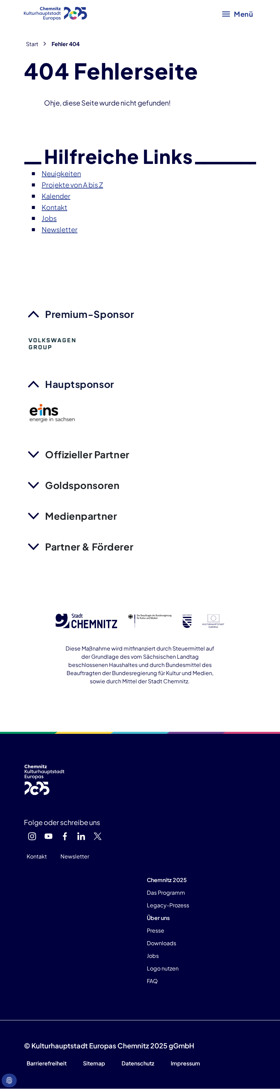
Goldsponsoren (82, 485)
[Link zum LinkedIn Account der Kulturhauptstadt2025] (81, 836)
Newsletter (74, 856)
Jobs (153, 955)
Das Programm (166, 892)
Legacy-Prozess (168, 905)
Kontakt (37, 856)
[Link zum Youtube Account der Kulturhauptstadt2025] (48, 836)
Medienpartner (81, 516)
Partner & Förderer (89, 547)
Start (32, 43)
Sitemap (94, 1063)
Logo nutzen (163, 968)
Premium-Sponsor (89, 314)
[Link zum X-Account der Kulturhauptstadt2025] (97, 836)
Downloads (161, 943)
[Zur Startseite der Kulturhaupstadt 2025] (55, 13)
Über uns (158, 917)
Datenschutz (138, 1063)
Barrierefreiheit (47, 1063)
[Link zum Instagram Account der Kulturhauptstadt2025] (32, 836)
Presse (155, 930)
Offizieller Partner (87, 454)
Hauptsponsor (79, 384)
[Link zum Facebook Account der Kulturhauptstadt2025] (65, 836)
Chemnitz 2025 (167, 879)
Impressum (185, 1063)
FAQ (152, 981)
